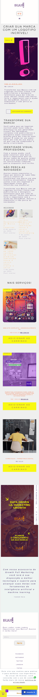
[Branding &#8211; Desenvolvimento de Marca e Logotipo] (10, 213)
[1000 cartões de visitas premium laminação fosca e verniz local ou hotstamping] (26, 213)
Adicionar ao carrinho (21, 111)
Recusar (19, 693)
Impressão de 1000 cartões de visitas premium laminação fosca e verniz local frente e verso (10, 258)
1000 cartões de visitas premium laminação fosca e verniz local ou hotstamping (27, 226)
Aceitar (19, 688)
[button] (19, 18)
